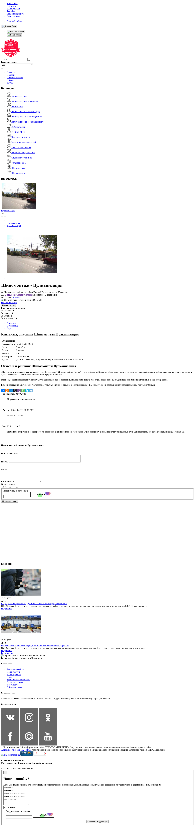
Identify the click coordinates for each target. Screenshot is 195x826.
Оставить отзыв (24, 295)
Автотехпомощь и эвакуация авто (28, 122)
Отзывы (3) (12, 325)
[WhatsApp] (23, 390)
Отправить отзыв (9, 501)
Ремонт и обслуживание (23, 152)
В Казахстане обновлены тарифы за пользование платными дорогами (35, 645)
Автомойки (17, 106)
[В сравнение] (2, 216)
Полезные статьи (15, 77)
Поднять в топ (8, 305)
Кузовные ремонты (20, 137)
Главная (11, 72)
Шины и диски (18, 173)
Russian (20, 32)
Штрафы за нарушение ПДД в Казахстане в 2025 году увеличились (34, 603)
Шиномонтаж (18, 168)
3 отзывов (10, 295)
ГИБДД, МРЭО (18, 132)
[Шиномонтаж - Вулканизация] (32, 278)
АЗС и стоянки (18, 127)
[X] (15, 390)
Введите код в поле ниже (15, 491)
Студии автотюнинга (21, 157)
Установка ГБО (18, 163)
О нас (9, 677)
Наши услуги (13, 672)
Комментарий (8, 481)
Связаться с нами (15, 682)
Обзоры (10, 80)
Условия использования (18, 679)
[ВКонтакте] (3, 390)
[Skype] (27, 390)
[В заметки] (5, 216)
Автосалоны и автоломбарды (25, 111)
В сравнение (51, 295)
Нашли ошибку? (9, 302)
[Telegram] (31, 390)
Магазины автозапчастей (23, 142)
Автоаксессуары (19, 96)
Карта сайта (12, 684)
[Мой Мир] (11, 390)
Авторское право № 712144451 (16, 750)
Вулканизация (8, 210)
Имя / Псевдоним (9, 453)
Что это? (17, 297)
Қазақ (18, 35)
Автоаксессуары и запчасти (24, 101)
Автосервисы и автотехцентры (26, 116)
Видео (10, 82)
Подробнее (6, 608)
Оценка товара (8, 484)
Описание (12, 323)
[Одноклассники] (7, 390)
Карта (10, 328)
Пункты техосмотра (21, 147)
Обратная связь (14, 687)
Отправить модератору (97, 822)
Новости (11, 75)
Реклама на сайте (15, 669)
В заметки (38, 295)
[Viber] (19, 390)
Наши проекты (14, 674)
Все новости (7, 653)
